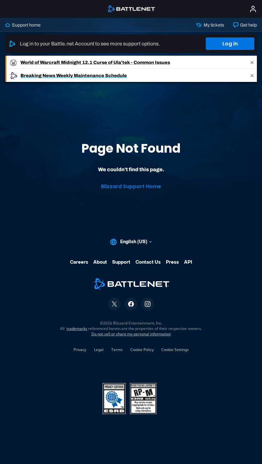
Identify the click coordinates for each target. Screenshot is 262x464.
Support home (26, 25)
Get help (248, 25)
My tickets (213, 25)
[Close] (252, 62)
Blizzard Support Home (131, 186)
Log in (230, 43)
